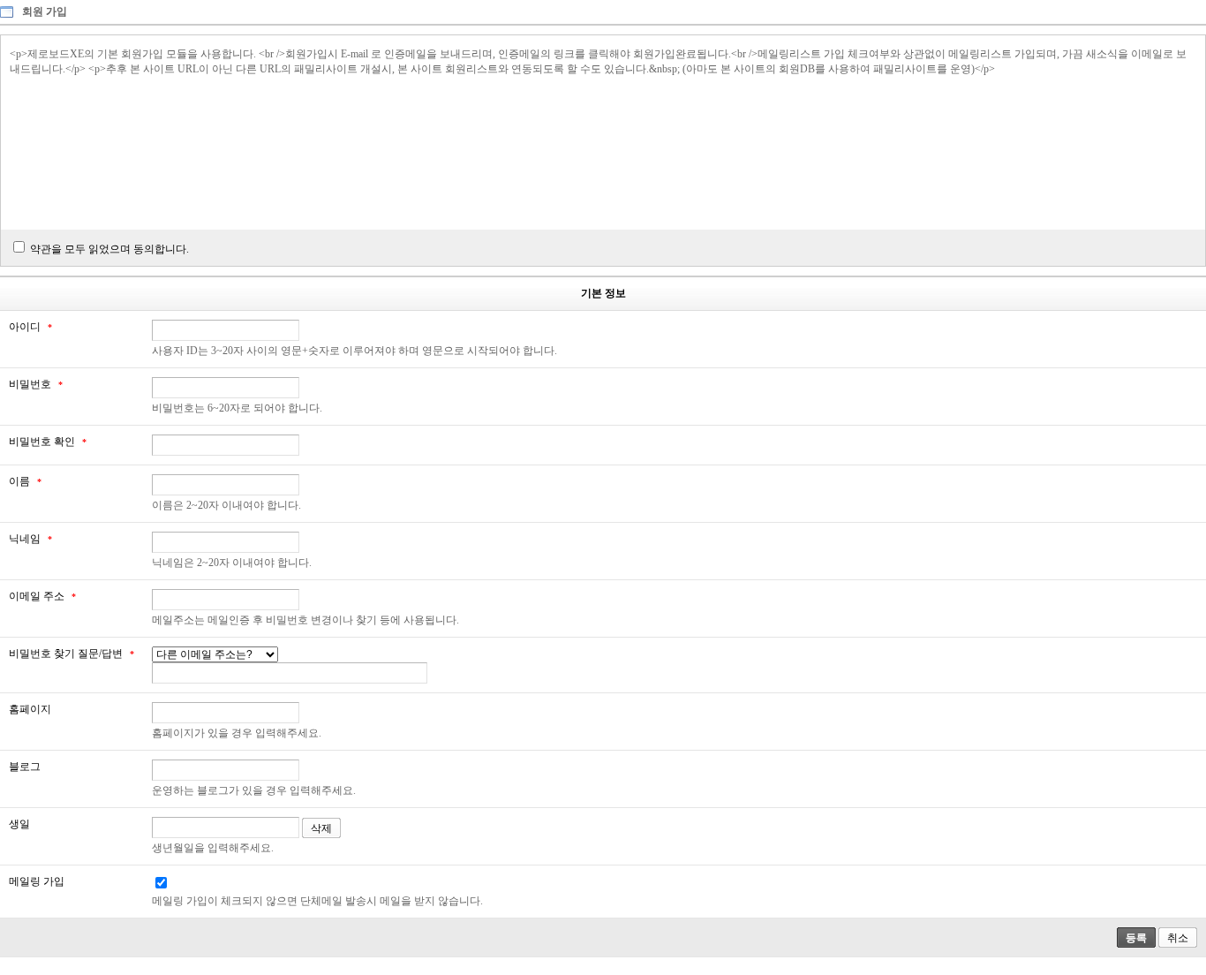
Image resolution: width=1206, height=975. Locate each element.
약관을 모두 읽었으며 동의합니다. (109, 249)
